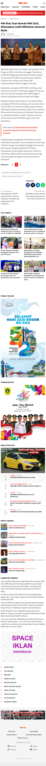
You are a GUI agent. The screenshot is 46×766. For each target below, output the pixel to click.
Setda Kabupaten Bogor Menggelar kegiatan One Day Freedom (10, 252)
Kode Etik (11, 731)
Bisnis (11, 526)
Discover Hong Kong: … (17, 571)
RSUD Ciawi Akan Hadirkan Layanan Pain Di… (25, 504)
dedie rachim (9, 667)
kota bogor (8, 671)
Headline (21, 501)
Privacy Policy (22, 738)
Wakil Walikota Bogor (12, 686)
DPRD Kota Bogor (10, 694)
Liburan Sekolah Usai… (17, 528)
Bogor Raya (14, 501)
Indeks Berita (12, 735)
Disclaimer (34, 731)
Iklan (12, 484)
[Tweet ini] (33, 185)
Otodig (12, 475)
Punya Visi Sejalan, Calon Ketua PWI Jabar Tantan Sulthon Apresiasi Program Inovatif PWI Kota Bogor (21, 588)
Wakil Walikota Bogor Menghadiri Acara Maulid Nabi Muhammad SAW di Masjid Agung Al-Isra (33, 253)
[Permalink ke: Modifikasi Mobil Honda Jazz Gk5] (23, 460)
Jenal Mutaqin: (9, 690)
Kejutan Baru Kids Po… (17, 545)
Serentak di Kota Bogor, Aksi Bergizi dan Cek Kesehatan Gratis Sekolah (10, 276)
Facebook (13, 746)
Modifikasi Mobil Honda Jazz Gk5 (22, 477)
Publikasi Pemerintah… (18, 537)
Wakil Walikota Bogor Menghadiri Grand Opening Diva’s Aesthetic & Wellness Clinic (34, 277)
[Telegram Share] (38, 185)
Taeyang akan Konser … (18, 553)
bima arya (7, 675)
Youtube (34, 750)
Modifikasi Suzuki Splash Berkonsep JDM (25, 512)
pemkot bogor (9, 679)
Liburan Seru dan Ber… (17, 562)
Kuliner (22, 568)
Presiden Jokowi (10, 702)
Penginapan (18, 484)
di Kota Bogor (9, 698)
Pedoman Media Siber (33, 735)
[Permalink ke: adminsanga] (3, 35)
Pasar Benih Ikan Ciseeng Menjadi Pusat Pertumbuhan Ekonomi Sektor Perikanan (34, 231)
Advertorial (12, 533)
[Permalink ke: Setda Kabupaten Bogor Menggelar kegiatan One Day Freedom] (11, 243)
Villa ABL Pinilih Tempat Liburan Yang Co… (26, 486)
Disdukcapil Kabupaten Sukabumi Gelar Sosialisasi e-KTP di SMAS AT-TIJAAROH (11, 231)
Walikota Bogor (10, 682)
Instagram (13, 750)
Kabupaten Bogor (30, 501)
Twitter (35, 746)
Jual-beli (22, 551)
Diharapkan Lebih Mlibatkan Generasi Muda (16, 172)
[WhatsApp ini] (43, 185)
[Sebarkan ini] (28, 185)
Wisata (24, 484)
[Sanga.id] (23, 3)
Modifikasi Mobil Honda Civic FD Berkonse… (22, 496)
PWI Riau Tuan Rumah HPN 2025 (12, 176)
